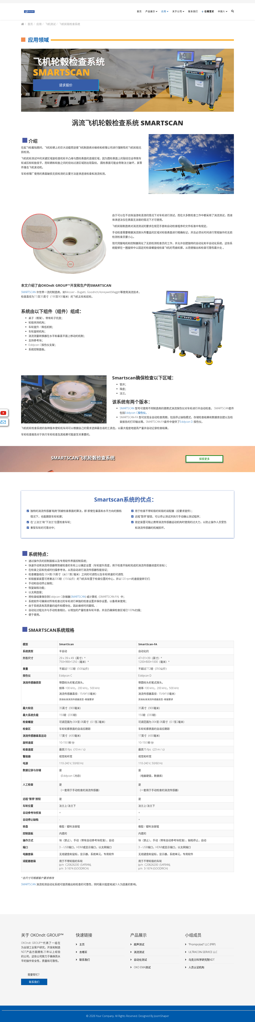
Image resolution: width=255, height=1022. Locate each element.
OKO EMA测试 (142, 967)
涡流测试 (138, 952)
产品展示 (150, 11)
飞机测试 (50, 24)
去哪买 (83, 952)
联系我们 (193, 11)
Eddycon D (186, 421)
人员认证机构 (196, 967)
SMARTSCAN (28, 292)
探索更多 (204, 459)
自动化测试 (140, 959)
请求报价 (65, 85)
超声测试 (138, 944)
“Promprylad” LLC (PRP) (201, 944)
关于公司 (177, 11)
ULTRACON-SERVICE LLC (202, 952)
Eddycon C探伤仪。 (136, 412)
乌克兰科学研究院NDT (201, 959)
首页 (139, 11)
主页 (82, 944)
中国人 (221, 11)
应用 (163, 11)
